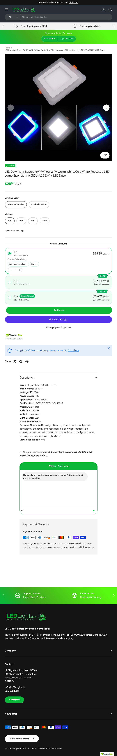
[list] (58, 107)
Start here (73, 350)
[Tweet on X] (15, 361)
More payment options (58, 327)
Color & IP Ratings (14, 230)
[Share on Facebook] (21, 361)
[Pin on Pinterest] (27, 361)
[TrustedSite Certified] (14, 336)
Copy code (68, 38)
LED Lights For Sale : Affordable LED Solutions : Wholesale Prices (37, 748)
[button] (110, 9)
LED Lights (25, 452)
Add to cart (59, 310)
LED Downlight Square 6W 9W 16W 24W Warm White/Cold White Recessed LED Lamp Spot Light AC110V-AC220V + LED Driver (55, 50)
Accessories (39, 452)
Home (7, 48)
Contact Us (14, 699)
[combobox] (58, 17)
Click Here (73, 2)
